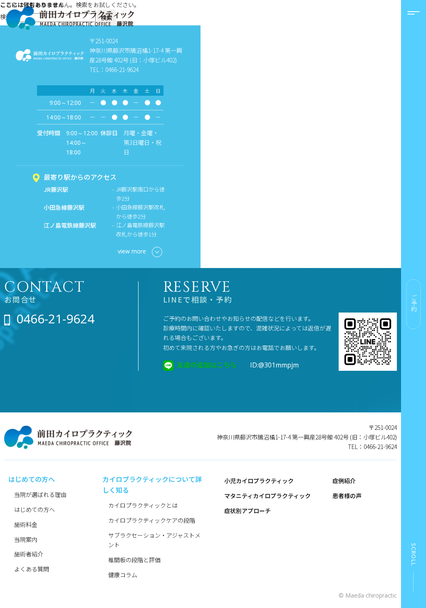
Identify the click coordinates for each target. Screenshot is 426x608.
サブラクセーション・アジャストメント (154, 540)
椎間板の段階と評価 (134, 560)
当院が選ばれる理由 (40, 494)
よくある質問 (31, 569)
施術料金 (25, 524)
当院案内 (25, 539)
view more (132, 251)
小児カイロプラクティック (259, 480)
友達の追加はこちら (207, 365)
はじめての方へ (34, 509)
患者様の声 (347, 495)
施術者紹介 (28, 554)
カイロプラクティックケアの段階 (151, 520)
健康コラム (122, 575)
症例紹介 (344, 480)
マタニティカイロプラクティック (267, 495)
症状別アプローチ (247, 510)
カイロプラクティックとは (143, 505)
